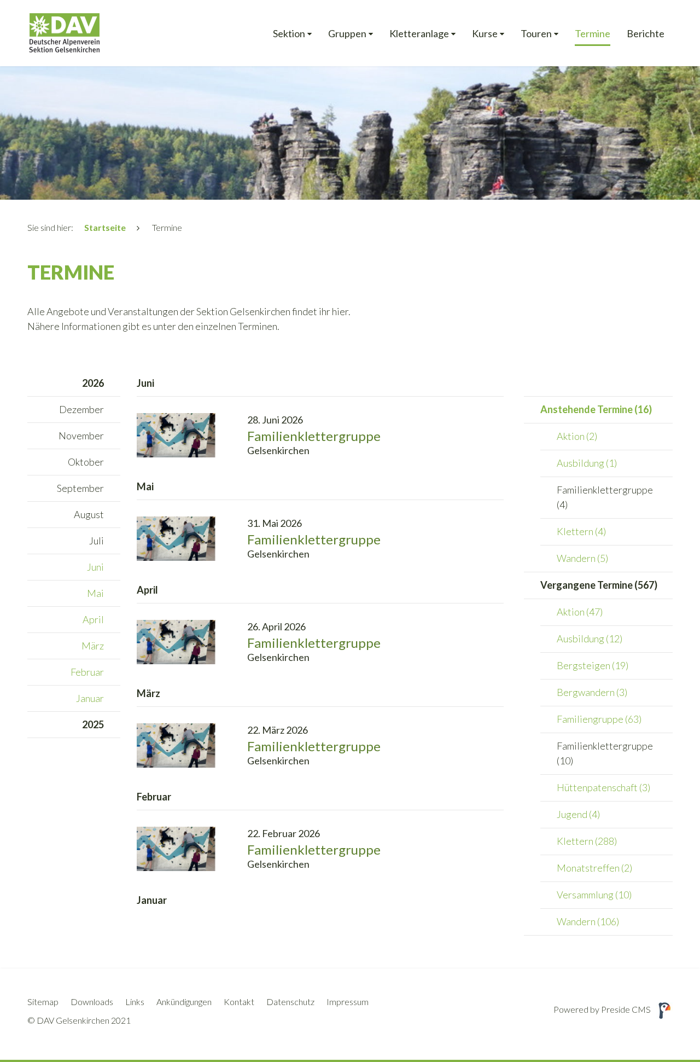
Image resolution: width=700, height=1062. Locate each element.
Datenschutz (290, 1001)
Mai (95, 593)
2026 (93, 383)
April (93, 619)
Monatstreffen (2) (594, 868)
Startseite (105, 227)
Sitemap (43, 1001)
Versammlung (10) (594, 895)
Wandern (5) (582, 558)
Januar (90, 698)
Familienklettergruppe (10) (605, 753)
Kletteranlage (419, 33)
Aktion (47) (580, 612)
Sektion (289, 33)
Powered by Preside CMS (602, 1009)
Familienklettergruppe (314, 436)
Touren (536, 33)
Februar (87, 672)
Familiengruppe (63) (599, 719)
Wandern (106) (588, 921)
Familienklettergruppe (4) (605, 497)
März (92, 646)
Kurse (485, 33)
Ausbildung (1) (587, 463)
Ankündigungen (184, 1001)
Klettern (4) (581, 531)
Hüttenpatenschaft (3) (603, 787)
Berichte (645, 33)
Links (134, 1001)
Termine (592, 33)
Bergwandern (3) (592, 692)
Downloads (92, 1001)
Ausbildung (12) (589, 638)
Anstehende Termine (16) (596, 409)
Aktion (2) (577, 436)
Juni (95, 567)
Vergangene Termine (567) (598, 585)
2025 (93, 724)
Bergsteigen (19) (592, 665)
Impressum (347, 1001)
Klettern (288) (587, 841)
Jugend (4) (578, 814)
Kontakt (239, 1001)
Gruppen (347, 33)
